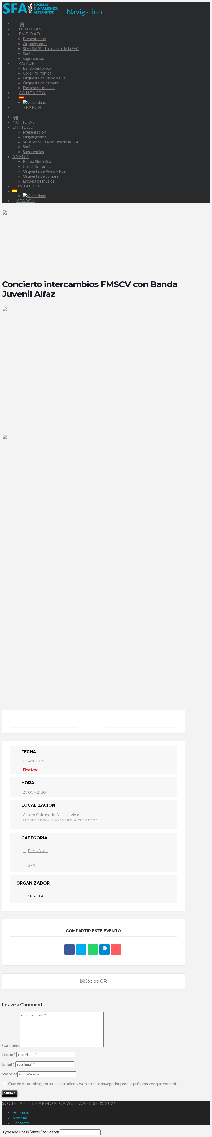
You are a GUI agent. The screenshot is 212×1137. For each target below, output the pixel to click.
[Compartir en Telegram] (104, 949)
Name (9, 1054)
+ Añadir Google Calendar (44, 721)
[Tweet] (81, 949)
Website (9, 1073)
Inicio (24, 1112)
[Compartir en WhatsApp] (93, 949)
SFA (31, 865)
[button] (81, 11)
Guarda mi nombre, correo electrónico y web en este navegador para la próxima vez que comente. (93, 1083)
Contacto (20, 1122)
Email (8, 1063)
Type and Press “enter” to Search (30, 1131)
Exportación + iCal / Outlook (141, 721)
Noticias (20, 1117)
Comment (11, 1045)
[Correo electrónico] (116, 949)
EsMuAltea (38, 850)
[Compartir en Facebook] (69, 949)
